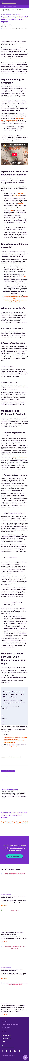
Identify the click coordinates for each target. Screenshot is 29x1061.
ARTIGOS (4, 1021)
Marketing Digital (16, 14)
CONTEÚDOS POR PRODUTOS (10, 1024)
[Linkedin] (6, 1051)
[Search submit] (2, 6)
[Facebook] (19, 1051)
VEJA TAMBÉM (6, 1027)
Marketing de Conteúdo (8, 770)
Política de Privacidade (6, 1038)
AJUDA (4, 1031)
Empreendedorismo (6, 14)
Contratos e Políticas (6, 1035)
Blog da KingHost (14, 746)
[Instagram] (2, 1051)
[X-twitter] (15, 1051)
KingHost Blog (4, 9)
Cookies (3, 1041)
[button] (3, 822)
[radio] (25, 757)
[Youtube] (11, 1051)
